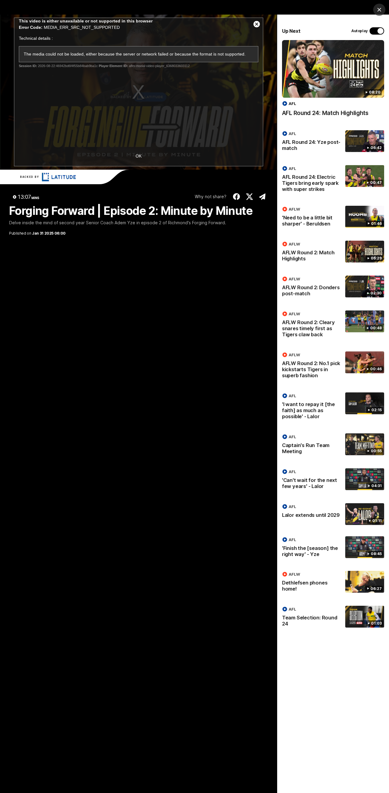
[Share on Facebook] (236, 197)
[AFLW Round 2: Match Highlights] (333, 252)
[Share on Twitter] (249, 197)
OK (139, 156)
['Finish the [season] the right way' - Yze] (333, 548)
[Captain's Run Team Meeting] (333, 445)
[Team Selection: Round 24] (333, 617)
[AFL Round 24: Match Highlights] (333, 81)
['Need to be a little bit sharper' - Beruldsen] (333, 217)
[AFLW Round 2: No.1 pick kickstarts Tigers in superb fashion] (333, 366)
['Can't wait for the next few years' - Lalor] (333, 480)
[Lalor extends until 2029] (333, 514)
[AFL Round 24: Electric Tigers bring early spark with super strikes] (333, 179)
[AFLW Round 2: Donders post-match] (333, 287)
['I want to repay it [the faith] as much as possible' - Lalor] (333, 407)
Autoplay (359, 31)
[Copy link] (262, 197)
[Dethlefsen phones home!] (333, 582)
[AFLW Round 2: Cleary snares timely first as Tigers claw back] (333, 325)
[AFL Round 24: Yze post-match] (333, 142)
